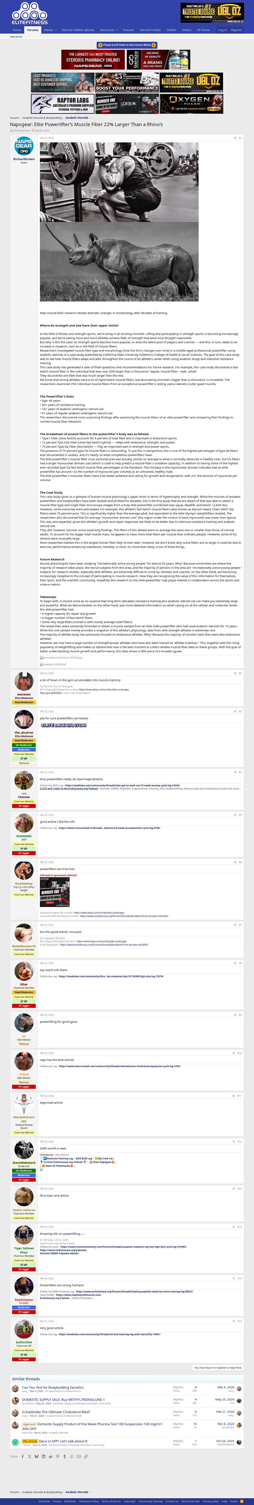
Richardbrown (21, 130)
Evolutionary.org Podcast (54, 1298)
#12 (240, 1141)
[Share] (235, 138)
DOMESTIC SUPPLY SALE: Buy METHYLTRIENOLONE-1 (63, 1399)
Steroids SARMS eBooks (78, 30)
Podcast (128, 30)
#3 (240, 711)
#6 (240, 862)
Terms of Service (111, 1501)
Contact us (172, 1501)
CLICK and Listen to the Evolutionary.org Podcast (69, 788)
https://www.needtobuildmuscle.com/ (78, 1295)
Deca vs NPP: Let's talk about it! (63, 1441)
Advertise (44, 1501)
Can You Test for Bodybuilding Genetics (53, 1387)
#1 (240, 138)
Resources (107, 30)
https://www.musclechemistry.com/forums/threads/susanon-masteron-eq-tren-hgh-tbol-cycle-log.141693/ (124, 1246)
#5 (240, 815)
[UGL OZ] (191, 81)
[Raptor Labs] (62, 103)
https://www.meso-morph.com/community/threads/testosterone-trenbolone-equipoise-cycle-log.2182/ (120, 1066)
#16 (240, 1321)
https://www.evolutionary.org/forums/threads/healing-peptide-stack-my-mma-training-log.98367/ (134, 1291)
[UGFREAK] (127, 103)
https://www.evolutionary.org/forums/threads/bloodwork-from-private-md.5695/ (124, 916)
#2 (240, 673)
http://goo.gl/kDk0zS (51, 693)
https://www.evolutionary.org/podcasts (63, 1250)
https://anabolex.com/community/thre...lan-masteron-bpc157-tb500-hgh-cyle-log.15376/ (111, 976)
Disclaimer (70, 1501)
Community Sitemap (150, 1501)
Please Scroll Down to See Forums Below (127, 45)
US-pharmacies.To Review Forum (63, 1391)
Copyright (130, 1501)
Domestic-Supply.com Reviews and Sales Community (82, 1403)
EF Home (203, 30)
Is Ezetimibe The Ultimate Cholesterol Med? (56, 1412)
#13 (240, 1188)
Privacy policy (211, 1501)
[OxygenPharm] (191, 103)
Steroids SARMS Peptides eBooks (59, 1253)
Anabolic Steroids (58, 1432)
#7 (240, 925)
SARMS (171, 30)
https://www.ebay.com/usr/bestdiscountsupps (104, 689)
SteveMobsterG (225, 1444)
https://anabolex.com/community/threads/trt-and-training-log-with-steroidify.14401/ (110, 1334)
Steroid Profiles (150, 30)
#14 (240, 1227)
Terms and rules (190, 1501)
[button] (56, 30)
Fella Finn (27, 1432)
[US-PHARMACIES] (127, 81)
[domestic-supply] (62, 81)
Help (224, 1501)
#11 (240, 1096)
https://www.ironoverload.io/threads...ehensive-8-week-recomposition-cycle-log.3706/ (109, 828)
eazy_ (25, 1391)
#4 (240, 772)
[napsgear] (93, 59)
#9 (240, 1015)
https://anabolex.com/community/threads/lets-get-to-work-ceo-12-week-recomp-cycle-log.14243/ (122, 785)
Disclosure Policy (89, 1501)
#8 (240, 963)
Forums (32, 30)
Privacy (57, 1501)
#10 (240, 1053)
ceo (232, 1403)
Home (17, 30)
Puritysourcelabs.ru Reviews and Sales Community (76, 1445)
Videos (186, 30)
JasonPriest (28, 1403)
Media (48, 30)
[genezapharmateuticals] (158, 59)
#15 (240, 1278)
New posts (16, 36)
